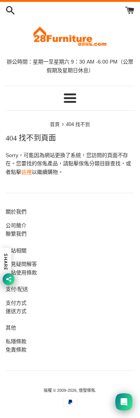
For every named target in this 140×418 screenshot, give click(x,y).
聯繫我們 (16, 234)
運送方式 (16, 311)
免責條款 (16, 350)
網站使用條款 (21, 273)
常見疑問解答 (21, 264)
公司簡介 (16, 225)
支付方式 (16, 303)
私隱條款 (16, 341)
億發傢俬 (87, 390)
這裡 (26, 172)
